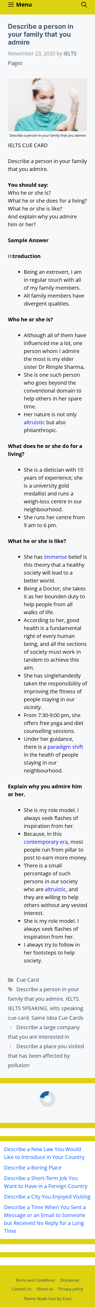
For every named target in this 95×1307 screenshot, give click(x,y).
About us (45, 1288)
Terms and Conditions (35, 1280)
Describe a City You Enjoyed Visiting (47, 1196)
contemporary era (46, 841)
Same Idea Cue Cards (57, 1017)
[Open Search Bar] (84, 4)
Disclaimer (69, 1280)
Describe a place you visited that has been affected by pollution (46, 1056)
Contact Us (21, 1288)
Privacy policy (70, 1288)
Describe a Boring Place (32, 1167)
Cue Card (27, 979)
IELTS (72, 998)
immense (55, 556)
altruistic (34, 422)
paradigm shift (65, 746)
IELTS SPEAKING (27, 1008)
